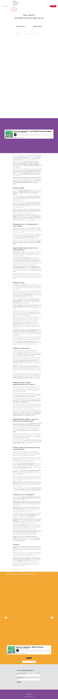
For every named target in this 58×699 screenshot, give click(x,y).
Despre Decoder (16, 2)
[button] (29, 6)
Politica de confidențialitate (29, 696)
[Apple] (31, 658)
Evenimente (15, 5)
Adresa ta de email (22, 673)
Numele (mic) (20, 678)
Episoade (14, 1)
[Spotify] (27, 658)
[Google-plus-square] (29, 658)
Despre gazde (15, 3)
